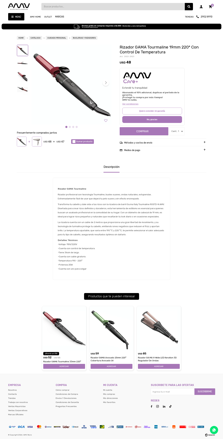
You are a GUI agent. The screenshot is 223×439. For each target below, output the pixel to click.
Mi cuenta (107, 390)
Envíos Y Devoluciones (66, 398)
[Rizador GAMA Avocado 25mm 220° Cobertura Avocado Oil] (111, 328)
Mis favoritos (109, 402)
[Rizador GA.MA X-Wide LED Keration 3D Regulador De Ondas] (159, 328)
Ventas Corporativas (17, 410)
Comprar (142, 131)
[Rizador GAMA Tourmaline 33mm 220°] (64, 328)
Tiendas (189, 17)
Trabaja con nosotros (18, 402)
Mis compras (109, 394)
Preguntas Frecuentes (66, 406)
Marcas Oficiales (16, 414)
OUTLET (48, 17)
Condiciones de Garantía (67, 402)
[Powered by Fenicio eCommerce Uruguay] (210, 434)
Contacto (12, 394)
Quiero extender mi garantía (152, 111)
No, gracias (152, 119)
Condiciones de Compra (67, 394)
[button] (189, 6)
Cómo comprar (63, 390)
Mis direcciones (110, 398)
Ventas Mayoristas (17, 406)
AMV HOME (35, 17)
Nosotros (12, 390)
